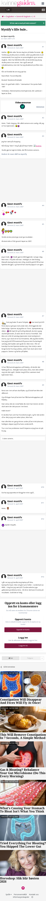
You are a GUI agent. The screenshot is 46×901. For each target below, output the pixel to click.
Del (11, 658)
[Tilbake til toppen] (23, 888)
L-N (13, 38)
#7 (43, 316)
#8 (43, 361)
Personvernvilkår (20, 894)
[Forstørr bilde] (8, 52)
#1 (43, 47)
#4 (43, 205)
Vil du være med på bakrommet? (23, 23)
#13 (42, 577)
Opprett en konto (23, 630)
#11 (42, 503)
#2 (43, 118)
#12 (42, 519)
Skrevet (15, 48)
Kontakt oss (34, 894)
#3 (43, 136)
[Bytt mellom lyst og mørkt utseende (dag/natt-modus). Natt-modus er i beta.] (32, 897)
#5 (43, 224)
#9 (43, 385)
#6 (43, 251)
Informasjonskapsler (21, 897)
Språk (8, 894)
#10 (42, 487)
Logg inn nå (23, 646)
